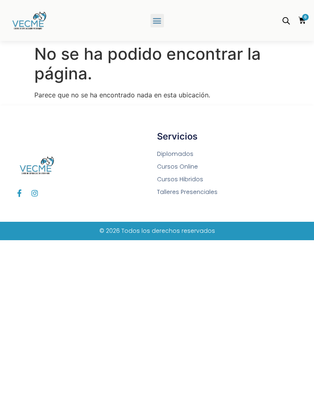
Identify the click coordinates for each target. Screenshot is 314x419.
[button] (157, 20)
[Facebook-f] (19, 193)
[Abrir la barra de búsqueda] (286, 20)
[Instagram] (34, 193)
